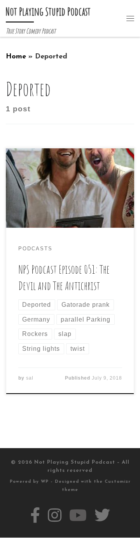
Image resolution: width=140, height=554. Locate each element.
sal (29, 378)
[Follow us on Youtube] (78, 515)
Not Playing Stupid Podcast (74, 462)
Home (16, 56)
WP (45, 482)
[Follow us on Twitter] (102, 515)
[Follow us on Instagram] (54, 515)
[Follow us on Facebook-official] (35, 515)
